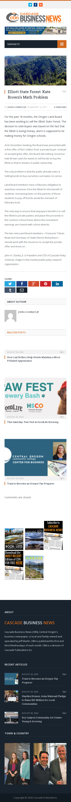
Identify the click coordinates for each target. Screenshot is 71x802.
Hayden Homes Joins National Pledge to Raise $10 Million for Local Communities (44, 699)
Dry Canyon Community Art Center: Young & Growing (42, 719)
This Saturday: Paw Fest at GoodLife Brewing (32, 422)
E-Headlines (60, 107)
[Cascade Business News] (35, 16)
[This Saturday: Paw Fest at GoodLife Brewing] (35, 398)
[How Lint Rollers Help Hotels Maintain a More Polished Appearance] (35, 349)
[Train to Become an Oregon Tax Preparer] (35, 459)
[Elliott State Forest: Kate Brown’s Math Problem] (35, 71)
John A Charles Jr (17, 107)
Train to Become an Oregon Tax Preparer (30, 483)
